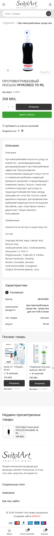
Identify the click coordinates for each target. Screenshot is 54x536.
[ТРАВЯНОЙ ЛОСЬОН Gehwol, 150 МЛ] (39, 354)
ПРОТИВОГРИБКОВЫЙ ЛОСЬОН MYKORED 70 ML (27, 430)
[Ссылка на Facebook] (18, 131)
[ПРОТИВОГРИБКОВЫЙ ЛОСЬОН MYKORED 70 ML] (8, 431)
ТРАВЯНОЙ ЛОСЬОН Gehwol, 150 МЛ (39, 368)
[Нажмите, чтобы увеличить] (7, 70)
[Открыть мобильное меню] (4, 5)
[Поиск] (48, 13)
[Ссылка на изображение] (17, 456)
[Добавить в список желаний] (20, 347)
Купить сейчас (27, 114)
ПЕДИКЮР (9, 22)
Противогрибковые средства (35, 22)
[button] (14, 383)
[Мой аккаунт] (50, 5)
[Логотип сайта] (27, 4)
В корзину (34, 106)
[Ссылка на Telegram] (22, 131)
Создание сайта (27, 516)
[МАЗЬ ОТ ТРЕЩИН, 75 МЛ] (14, 353)
